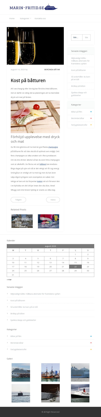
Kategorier (24, 18)
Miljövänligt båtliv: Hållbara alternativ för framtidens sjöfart (80, 61)
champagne (53, 147)
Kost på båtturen (78, 70)
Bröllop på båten (78, 86)
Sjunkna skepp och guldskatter (79, 94)
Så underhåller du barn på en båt (80, 78)
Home (12, 18)
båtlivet (43, 164)
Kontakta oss (40, 18)
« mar (9, 279)
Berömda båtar (52, 69)
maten (39, 181)
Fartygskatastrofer (79, 125)
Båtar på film (76, 111)
